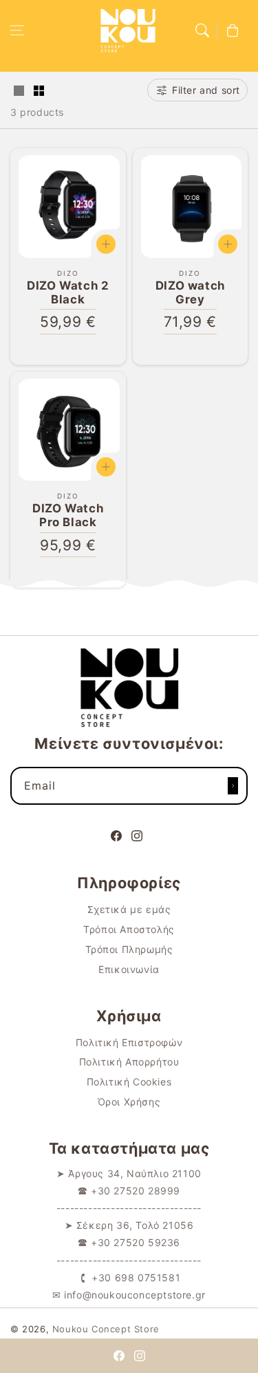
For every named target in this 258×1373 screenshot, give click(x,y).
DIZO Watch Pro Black (67, 515)
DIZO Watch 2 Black (68, 292)
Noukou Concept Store (106, 1328)
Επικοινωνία (129, 969)
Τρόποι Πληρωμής (129, 949)
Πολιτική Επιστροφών (129, 1042)
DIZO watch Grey (190, 292)
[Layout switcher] (18, 92)
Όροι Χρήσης (129, 1102)
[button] (17, 30)
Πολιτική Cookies (129, 1082)
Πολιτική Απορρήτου (129, 1062)
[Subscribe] (232, 786)
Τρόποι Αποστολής (129, 929)
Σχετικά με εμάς (129, 909)
